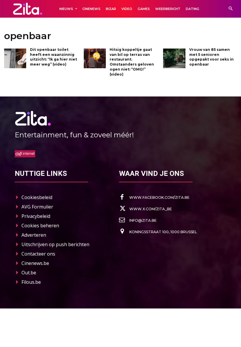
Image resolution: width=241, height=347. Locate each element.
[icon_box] (154, 197)
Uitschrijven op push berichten (55, 244)
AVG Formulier (37, 206)
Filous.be (31, 282)
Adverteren (33, 235)
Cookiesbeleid (36, 197)
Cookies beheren (40, 225)
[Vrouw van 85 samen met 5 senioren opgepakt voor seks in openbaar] (174, 59)
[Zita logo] (27, 8)
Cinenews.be (35, 263)
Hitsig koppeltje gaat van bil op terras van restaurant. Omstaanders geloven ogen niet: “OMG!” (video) (132, 61)
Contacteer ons (38, 254)
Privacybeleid (35, 216)
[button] (231, 9)
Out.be (28, 272)
